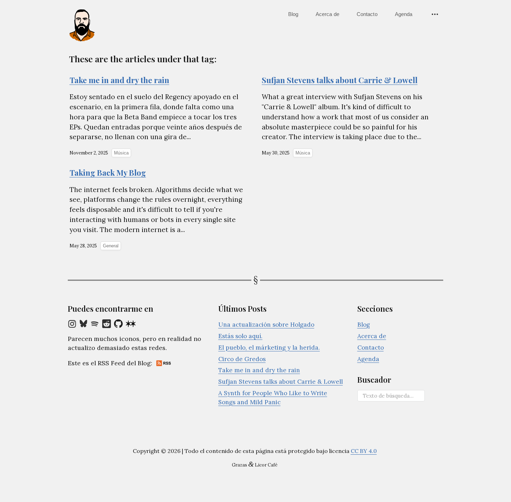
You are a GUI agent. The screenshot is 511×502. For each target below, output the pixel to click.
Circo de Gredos (242, 359)
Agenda (404, 14)
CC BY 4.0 (364, 450)
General (111, 245)
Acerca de (327, 14)
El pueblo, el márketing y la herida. (269, 347)
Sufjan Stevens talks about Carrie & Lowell (280, 381)
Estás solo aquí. (240, 336)
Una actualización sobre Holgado (266, 324)
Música (121, 153)
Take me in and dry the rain (259, 370)
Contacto (367, 14)
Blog (293, 14)
